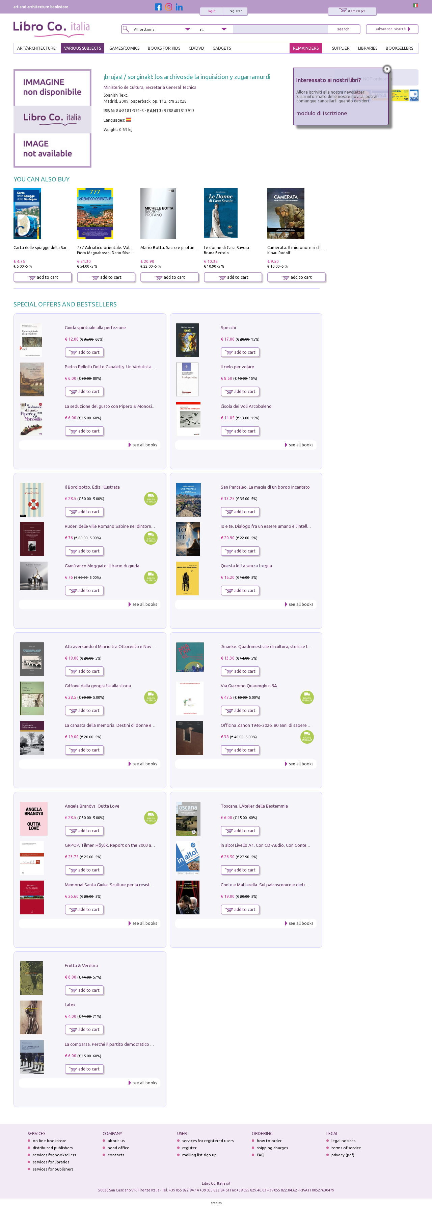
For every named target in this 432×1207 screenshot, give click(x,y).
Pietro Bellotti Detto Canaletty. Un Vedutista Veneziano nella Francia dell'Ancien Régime (150, 366)
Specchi (228, 327)
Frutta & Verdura (81, 965)
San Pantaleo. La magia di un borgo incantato (265, 487)
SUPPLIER (341, 48)
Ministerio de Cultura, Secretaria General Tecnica (150, 87)
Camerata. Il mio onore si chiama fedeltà (306, 247)
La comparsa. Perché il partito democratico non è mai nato (122, 1044)
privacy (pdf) (342, 1155)
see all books (145, 445)
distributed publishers (53, 1148)
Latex (70, 1004)
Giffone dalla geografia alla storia (98, 685)
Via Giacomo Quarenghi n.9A (249, 685)
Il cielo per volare (237, 366)
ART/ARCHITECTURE (36, 48)
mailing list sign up (199, 1155)
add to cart (47, 277)
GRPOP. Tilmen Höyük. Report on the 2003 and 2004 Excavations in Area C (137, 845)
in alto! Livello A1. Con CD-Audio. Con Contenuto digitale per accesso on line (295, 845)
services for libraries (51, 1162)
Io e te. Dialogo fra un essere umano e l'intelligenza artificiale (280, 526)
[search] (343, 29)
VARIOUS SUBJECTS (82, 48)
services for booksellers (54, 1155)
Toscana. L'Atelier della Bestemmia (254, 806)
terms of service (346, 1148)
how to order (269, 1140)
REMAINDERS (306, 48)
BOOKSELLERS (399, 48)
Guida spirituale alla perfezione (95, 327)
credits (216, 1203)
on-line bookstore (49, 1140)
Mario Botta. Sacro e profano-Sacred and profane (188, 247)
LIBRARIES (367, 48)
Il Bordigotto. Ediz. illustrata (92, 487)
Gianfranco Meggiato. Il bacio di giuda (102, 565)
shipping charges (272, 1148)
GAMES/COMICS (124, 48)
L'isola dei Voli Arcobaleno (246, 406)
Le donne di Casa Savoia (226, 247)
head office (118, 1148)
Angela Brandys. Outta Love (92, 806)
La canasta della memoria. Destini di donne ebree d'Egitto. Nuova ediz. (134, 725)
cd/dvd (196, 48)
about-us (116, 1140)
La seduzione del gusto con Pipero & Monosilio (111, 406)
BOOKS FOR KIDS (164, 48)
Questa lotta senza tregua (246, 565)
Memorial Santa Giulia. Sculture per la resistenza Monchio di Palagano (133, 884)
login (211, 11)
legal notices (343, 1140)
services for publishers (53, 1169)
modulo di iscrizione (321, 113)
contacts (116, 1155)
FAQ (261, 1155)
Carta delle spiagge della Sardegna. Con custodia (59, 247)
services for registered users (208, 1140)
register (236, 11)
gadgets (222, 48)
